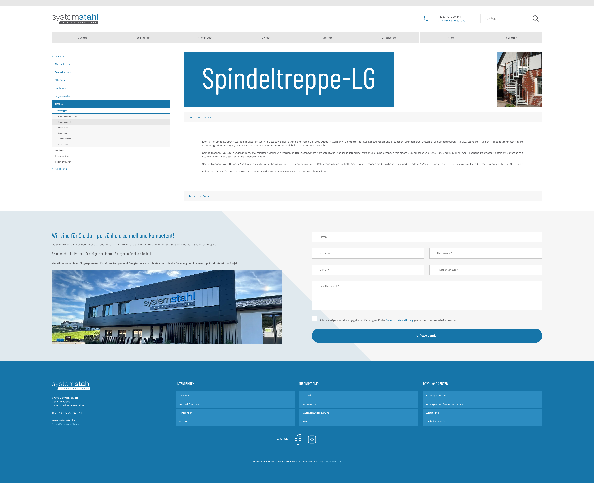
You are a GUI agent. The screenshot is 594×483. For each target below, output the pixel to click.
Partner (183, 421)
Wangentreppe (63, 133)
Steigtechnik (511, 37)
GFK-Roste (266, 37)
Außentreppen (61, 110)
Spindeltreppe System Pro (67, 116)
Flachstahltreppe (64, 138)
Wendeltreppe (63, 127)
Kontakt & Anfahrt (189, 404)
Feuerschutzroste (205, 37)
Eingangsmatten (389, 37)
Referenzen (185, 412)
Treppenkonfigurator (63, 161)
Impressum (309, 404)
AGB (305, 421)
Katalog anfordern (437, 395)
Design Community (333, 461)
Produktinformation (200, 117)
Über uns (184, 395)
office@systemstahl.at (451, 20)
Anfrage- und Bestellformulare (444, 404)
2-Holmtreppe (63, 144)
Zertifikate (432, 412)
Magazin (307, 395)
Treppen (450, 37)
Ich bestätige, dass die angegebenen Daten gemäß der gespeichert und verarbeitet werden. (388, 320)
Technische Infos (436, 421)
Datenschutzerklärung (399, 320)
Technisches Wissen (62, 155)
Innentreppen (60, 150)
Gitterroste (82, 37)
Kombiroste (327, 37)
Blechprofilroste (144, 37)
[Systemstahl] (71, 385)
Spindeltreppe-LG (64, 122)
